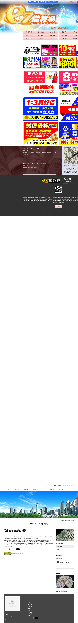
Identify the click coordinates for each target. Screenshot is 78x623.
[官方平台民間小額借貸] (65, 582)
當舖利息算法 (65, 520)
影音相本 (43, 489)
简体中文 (64, 485)
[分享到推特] (67, 485)
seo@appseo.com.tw (64, 562)
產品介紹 (17, 489)
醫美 (58, 552)
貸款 (58, 549)
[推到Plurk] (9, 549)
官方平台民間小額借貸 (60, 591)
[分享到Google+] (71, 485)
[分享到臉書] (69, 485)
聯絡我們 (59, 485)
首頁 (8, 489)
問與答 (34, 489)
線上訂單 (61, 489)
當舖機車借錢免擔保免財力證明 (17, 553)
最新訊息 (26, 489)
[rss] (73, 485)
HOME (55, 485)
